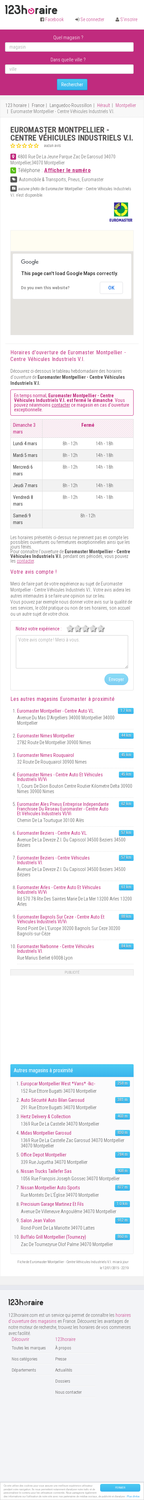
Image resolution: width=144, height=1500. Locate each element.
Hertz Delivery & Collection (46, 1116)
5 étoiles (104, 628)
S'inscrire (128, 19)
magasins (62, 699)
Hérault (103, 105)
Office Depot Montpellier (43, 1154)
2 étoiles (81, 628)
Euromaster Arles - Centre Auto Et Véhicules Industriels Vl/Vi (59, 889)
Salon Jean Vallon (38, 1220)
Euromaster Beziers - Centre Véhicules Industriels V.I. (53, 860)
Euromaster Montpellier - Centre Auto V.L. (55, 711)
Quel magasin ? (68, 38)
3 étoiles (89, 628)
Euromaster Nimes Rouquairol (45, 755)
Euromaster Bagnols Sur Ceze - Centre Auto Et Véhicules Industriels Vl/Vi (60, 919)
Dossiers (62, 1381)
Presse (60, 1358)
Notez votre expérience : (39, 628)
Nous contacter (68, 1392)
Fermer (120, 1487)
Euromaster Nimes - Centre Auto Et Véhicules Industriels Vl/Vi (60, 777)
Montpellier (126, 105)
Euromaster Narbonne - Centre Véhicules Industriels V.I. (55, 948)
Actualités (63, 1370)
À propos (63, 1347)
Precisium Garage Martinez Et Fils (52, 1204)
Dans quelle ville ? (68, 60)
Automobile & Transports (42, 179)
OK (111, 288)
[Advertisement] (77, 240)
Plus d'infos (133, 1496)
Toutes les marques (29, 1347)
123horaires (31, 9)
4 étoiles (96, 628)
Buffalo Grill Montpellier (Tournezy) (53, 1237)
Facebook (54, 19)
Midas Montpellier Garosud (46, 1133)
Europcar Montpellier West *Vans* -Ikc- (58, 1083)
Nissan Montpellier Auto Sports (50, 1187)
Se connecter (92, 19)
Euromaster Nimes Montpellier (45, 735)
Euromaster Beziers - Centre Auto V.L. (52, 833)
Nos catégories (25, 1358)
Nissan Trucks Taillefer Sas (46, 1171)
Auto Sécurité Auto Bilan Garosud (52, 1100)
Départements (24, 1370)
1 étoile (73, 628)
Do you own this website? (45, 288)
